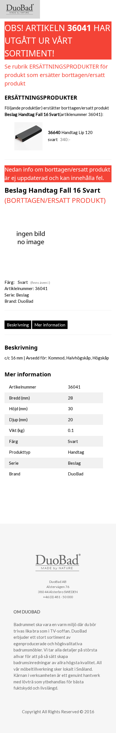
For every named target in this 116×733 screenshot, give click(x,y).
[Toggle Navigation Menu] (106, 7)
